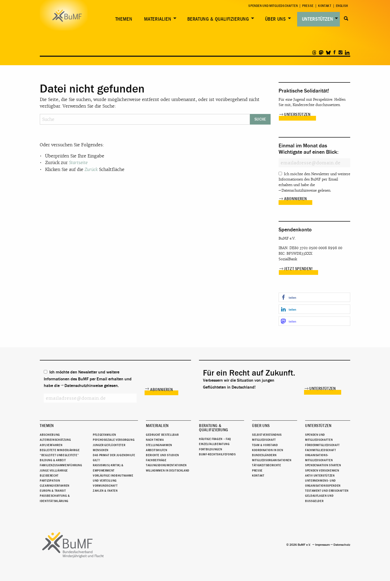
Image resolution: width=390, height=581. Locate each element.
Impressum (322, 545)
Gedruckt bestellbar (162, 435)
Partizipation (50, 480)
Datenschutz (341, 545)
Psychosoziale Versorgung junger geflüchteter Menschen (114, 445)
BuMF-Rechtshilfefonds (217, 454)
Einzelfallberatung (214, 444)
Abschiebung (50, 435)
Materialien (157, 19)
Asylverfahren (51, 445)
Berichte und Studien (162, 455)
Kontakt (324, 6)
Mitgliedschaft (264, 440)
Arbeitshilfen (156, 450)
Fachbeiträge (156, 460)
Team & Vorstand (265, 445)
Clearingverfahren (55, 485)
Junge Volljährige (54, 470)
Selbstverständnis (267, 435)
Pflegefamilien (104, 435)
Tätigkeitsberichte (266, 465)
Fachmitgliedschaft (320, 450)
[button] (314, 297)
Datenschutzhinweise (299, 190)
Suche (346, 18)
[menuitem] (123, 19)
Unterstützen (317, 19)
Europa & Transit (53, 490)
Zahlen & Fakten (105, 490)
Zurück (91, 169)
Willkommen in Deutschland (167, 470)
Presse (308, 6)
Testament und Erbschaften (327, 490)
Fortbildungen (210, 449)
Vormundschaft (105, 485)
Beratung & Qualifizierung (218, 19)
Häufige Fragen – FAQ (215, 439)
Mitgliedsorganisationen (272, 460)
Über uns (275, 19)
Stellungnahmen (159, 445)
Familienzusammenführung (61, 465)
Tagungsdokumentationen (166, 465)
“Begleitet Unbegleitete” (59, 455)
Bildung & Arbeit (53, 460)
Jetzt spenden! (298, 268)
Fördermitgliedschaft (322, 445)
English (342, 6)
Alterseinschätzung (55, 440)
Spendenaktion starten (323, 465)
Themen (123, 19)
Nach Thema (155, 440)
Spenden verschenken (322, 470)
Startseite (78, 162)
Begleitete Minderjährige (60, 450)
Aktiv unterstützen (320, 475)
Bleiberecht (49, 475)
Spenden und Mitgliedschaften (273, 6)
